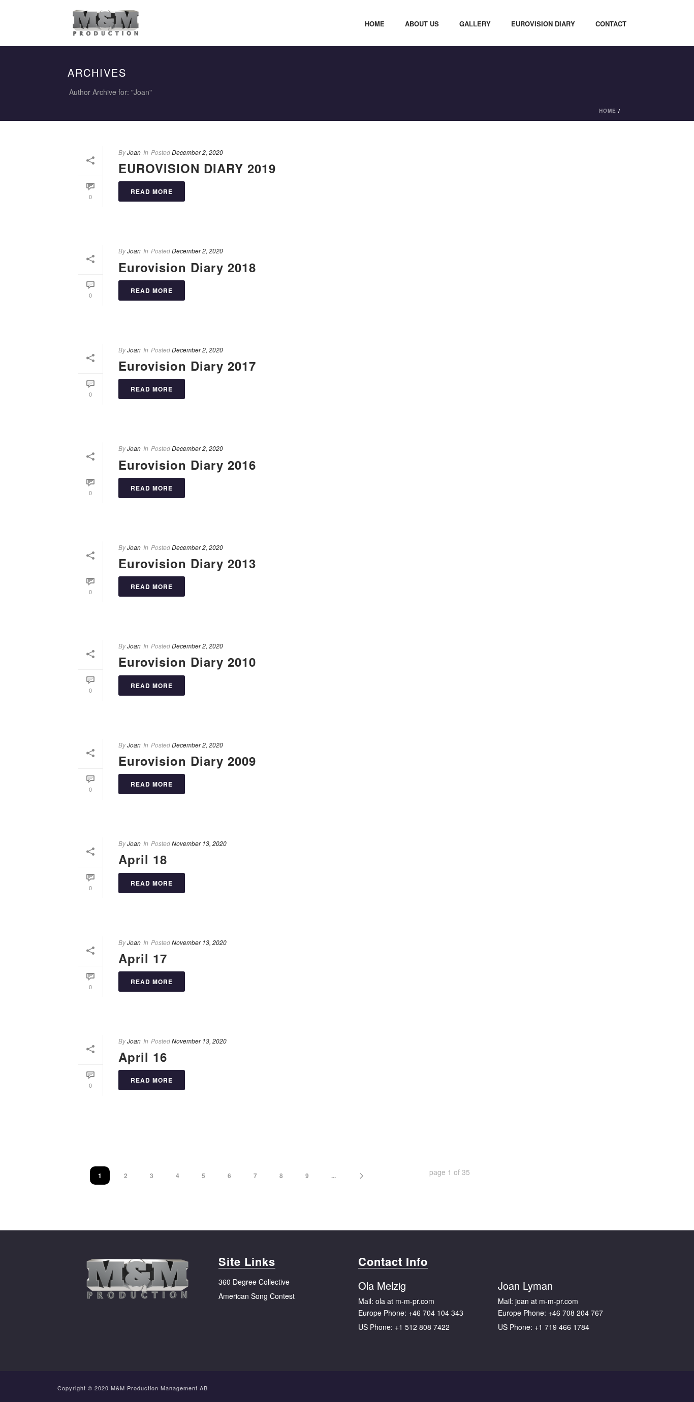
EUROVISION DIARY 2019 (197, 168)
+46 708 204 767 (575, 1312)
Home (375, 23)
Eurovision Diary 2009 (187, 760)
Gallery (475, 23)
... (333, 1175)
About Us (422, 23)
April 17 (142, 958)
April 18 (142, 859)
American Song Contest (256, 1295)
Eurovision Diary (543, 23)
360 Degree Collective (254, 1281)
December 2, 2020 (197, 152)
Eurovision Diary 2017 (187, 365)
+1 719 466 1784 (561, 1326)
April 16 (142, 1056)
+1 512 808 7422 (422, 1326)
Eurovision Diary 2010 (187, 661)
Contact (610, 23)
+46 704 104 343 (435, 1312)
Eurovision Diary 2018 (187, 267)
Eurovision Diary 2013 (187, 563)
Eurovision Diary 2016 (187, 464)
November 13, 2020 (199, 843)
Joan (134, 152)
